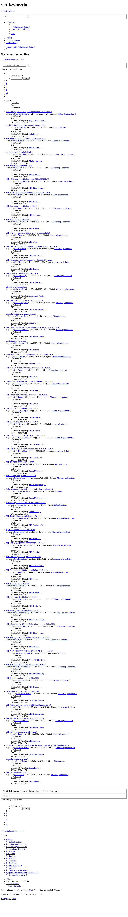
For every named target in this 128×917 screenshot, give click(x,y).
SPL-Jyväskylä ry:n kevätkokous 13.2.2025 (23, 610)
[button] (7, 73)
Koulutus (59, 491)
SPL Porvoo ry (20, 208)
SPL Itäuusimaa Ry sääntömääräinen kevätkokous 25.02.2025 (30, 624)
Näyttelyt (62, 653)
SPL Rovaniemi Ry (22, 437)
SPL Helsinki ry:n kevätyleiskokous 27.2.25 (23, 557)
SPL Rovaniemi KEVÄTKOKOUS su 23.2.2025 (25, 664)
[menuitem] (20, 27)
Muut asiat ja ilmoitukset (66, 114)
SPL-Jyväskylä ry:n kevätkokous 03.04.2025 (24, 516)
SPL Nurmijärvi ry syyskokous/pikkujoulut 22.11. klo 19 (28, 705)
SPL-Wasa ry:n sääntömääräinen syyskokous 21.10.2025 (28, 368)
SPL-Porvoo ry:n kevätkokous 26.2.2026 (22, 206)
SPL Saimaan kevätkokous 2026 (19, 165)
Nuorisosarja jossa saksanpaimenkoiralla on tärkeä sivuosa (29, 112)
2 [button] (6, 83)
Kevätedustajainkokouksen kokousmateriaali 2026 (26, 125)
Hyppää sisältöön (8, 11)
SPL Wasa (18, 235)
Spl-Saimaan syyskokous (16, 341)
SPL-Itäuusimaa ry (21, 181)
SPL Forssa (18, 195)
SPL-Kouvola (19, 222)
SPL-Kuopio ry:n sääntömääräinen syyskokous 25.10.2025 (29, 381)
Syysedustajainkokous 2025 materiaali (21, 314)
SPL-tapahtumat (61, 464)
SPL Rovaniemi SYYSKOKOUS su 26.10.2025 (25, 435)
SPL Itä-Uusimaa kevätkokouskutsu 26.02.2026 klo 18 (27, 179)
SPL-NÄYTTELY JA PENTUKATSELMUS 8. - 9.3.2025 (29, 651)
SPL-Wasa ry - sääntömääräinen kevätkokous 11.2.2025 (28, 637)
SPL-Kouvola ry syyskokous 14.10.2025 (22, 422)
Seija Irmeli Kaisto (21, 114)
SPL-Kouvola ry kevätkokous (18, 583)
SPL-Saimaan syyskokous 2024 (18, 772)
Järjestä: (26, 791)
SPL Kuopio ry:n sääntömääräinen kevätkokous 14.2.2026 (29, 260)
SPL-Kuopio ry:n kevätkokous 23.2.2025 (22, 678)
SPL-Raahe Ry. (20, 276)
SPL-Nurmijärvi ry (21, 303)
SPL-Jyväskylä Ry (21, 518)
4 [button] (6, 87)
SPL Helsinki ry (20, 249)
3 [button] (6, 85)
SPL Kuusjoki (20, 141)
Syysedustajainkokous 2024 (17, 759)
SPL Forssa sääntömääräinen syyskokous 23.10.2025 (27, 395)
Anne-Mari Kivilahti (22, 653)
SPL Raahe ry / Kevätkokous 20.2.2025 (22, 597)
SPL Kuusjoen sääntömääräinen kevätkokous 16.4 (26, 138)
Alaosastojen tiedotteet (61, 141)
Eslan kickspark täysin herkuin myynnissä (22, 691)
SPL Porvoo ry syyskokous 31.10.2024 (21, 732)
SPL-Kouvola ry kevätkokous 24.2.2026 (22, 219)
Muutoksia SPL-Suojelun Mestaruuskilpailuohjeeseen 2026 (29, 354)
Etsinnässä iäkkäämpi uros (16, 287)
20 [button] (7, 94)
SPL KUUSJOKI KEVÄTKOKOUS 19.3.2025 (25, 543)
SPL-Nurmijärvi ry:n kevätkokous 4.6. (21, 476)
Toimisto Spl (21, 127)
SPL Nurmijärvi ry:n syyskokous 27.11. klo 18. (24, 300)
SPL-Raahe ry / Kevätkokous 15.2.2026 (22, 273)
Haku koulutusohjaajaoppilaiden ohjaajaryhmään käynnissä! (29, 489)
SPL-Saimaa (19, 168)
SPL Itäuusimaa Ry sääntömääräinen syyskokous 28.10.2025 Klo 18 (33, 327)
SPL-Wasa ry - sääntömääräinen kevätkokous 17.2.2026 (28, 233)
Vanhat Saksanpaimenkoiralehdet (19, 152)
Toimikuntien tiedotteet (61, 356)
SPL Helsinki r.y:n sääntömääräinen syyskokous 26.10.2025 (29, 449)
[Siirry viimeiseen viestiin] (45, 120)
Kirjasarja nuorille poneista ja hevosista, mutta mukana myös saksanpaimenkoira (37, 745)
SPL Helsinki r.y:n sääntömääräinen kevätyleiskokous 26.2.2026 (31, 246)
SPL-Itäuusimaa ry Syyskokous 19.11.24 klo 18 (25, 718)
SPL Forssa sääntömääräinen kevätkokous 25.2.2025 (27, 570)
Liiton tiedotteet (59, 127)
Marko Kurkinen (21, 154)
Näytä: (6, 791)
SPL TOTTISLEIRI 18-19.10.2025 (20, 462)
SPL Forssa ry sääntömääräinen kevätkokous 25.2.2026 (28, 192)
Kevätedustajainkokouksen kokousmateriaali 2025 (26, 503)
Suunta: (47, 791)
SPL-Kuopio (19, 262)
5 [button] (6, 90)
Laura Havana (20, 356)
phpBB (29, 890)
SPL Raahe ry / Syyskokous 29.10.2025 (22, 408)
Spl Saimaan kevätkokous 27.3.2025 (20, 530)
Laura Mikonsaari (21, 464)
